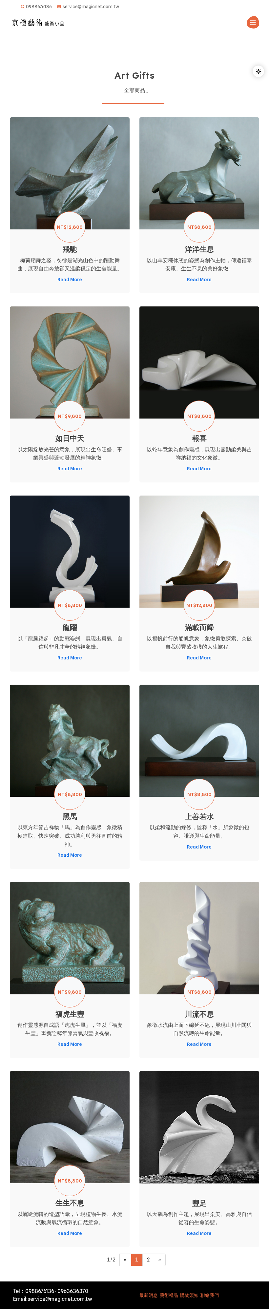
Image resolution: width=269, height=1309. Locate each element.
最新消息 (148, 1295)
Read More (69, 280)
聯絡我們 (209, 1295)
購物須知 (189, 1295)
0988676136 (39, 6)
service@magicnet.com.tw (91, 6)
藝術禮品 (169, 1295)
